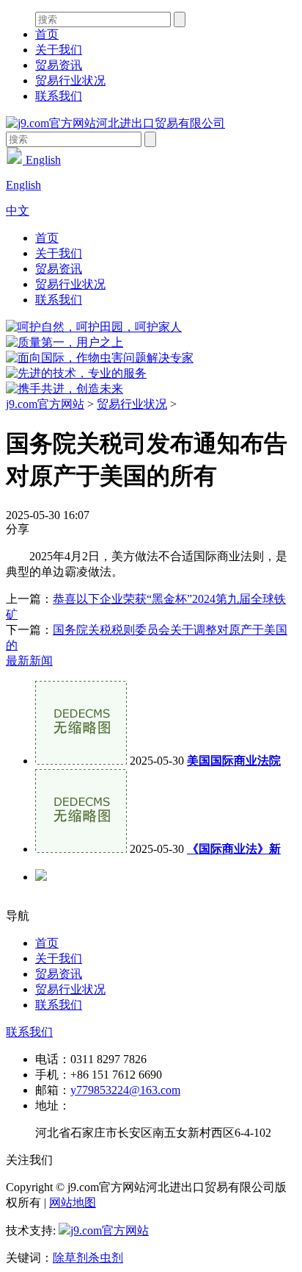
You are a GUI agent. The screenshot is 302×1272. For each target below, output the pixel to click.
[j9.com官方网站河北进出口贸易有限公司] (115, 123)
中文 (17, 210)
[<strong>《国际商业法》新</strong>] (81, 849)
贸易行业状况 (70, 80)
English (42, 160)
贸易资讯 (58, 65)
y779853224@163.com (125, 1090)
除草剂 (70, 1257)
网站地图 (72, 1202)
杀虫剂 (105, 1257)
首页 (47, 34)
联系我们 (58, 96)
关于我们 (58, 49)
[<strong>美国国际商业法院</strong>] (81, 760)
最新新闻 (29, 660)
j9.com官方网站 (45, 404)
